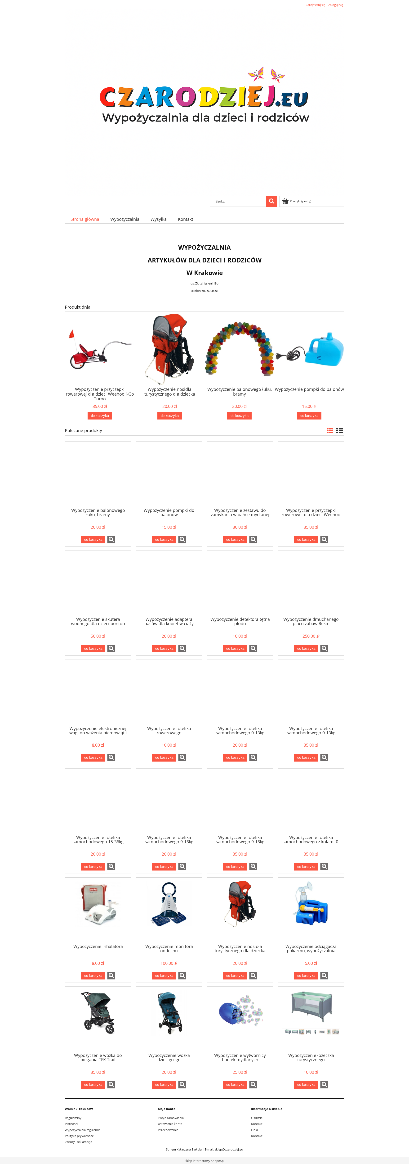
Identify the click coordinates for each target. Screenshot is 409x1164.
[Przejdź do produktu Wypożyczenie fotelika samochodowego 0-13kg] (240, 692)
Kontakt (256, 1124)
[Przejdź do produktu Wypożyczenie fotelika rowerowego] (169, 692)
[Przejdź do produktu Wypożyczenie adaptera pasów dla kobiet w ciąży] (169, 583)
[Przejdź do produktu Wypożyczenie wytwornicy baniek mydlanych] (240, 1019)
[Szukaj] (271, 201)
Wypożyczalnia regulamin (83, 1130)
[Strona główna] (204, 102)
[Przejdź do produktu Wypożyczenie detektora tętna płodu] (240, 583)
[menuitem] (85, 219)
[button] (111, 539)
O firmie (256, 1118)
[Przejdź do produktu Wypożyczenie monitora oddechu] (169, 910)
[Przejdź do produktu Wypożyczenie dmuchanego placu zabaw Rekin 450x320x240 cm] (311, 583)
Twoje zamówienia (171, 1118)
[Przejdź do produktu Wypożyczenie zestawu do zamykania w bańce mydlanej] (240, 474)
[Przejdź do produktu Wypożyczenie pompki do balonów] (169, 474)
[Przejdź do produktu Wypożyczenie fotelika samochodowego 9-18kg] (169, 801)
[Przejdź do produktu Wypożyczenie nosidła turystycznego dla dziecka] (240, 910)
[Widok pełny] (339, 430)
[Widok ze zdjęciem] (330, 430)
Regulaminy (73, 1118)
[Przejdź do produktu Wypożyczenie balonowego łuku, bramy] (98, 474)
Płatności (71, 1124)
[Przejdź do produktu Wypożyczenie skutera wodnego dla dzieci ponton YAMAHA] (98, 583)
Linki (254, 1130)
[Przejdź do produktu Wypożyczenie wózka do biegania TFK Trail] (98, 1019)
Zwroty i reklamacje (78, 1142)
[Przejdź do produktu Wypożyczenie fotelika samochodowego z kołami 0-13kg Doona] (311, 801)
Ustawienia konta (170, 1124)
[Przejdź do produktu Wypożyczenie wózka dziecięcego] (169, 1019)
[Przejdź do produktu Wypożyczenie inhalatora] (98, 910)
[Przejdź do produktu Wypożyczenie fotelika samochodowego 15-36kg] (98, 801)
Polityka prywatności (79, 1136)
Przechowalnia (168, 1130)
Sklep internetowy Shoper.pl (204, 1161)
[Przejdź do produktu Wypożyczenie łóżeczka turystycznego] (311, 1019)
